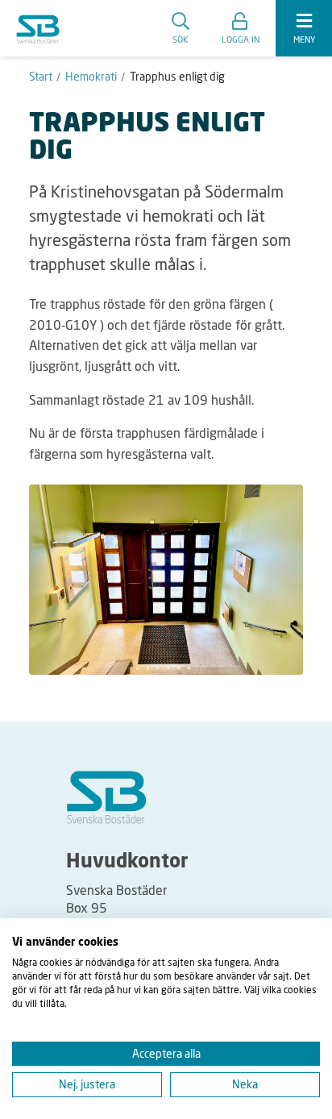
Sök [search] (180, 39)
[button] (240, 28)
